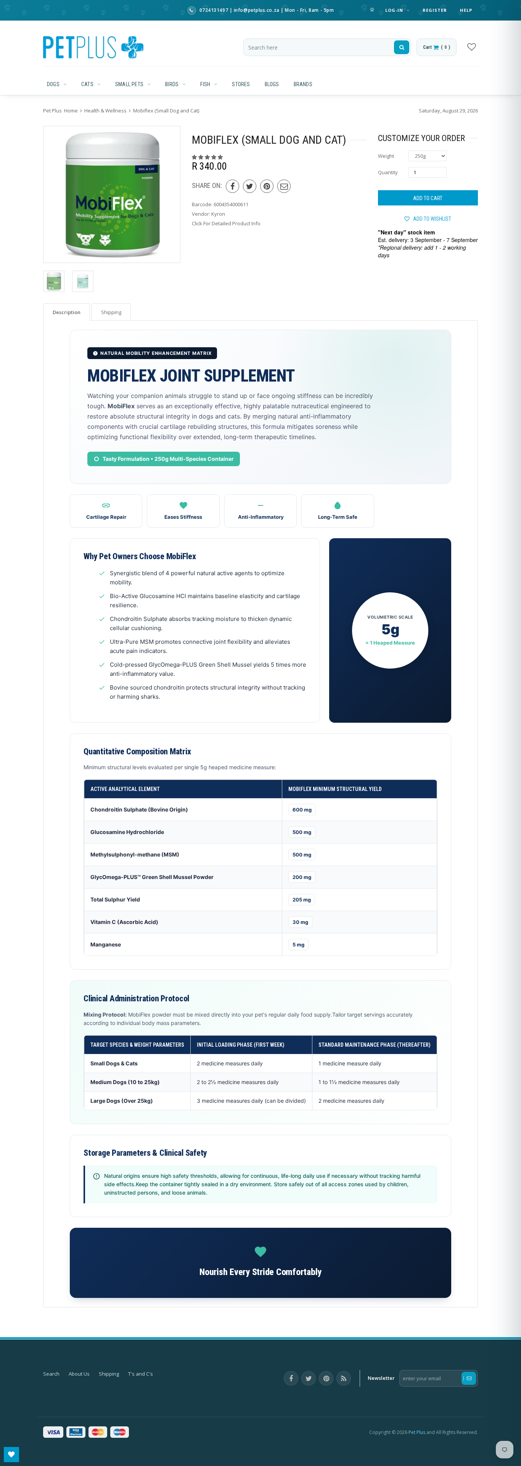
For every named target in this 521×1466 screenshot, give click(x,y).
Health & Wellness (105, 110)
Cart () (436, 47)
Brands (303, 84)
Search (51, 1373)
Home (71, 110)
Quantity (388, 172)
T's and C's (140, 1373)
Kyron (218, 213)
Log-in (395, 10)
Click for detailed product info (226, 223)
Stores (241, 84)
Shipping (109, 1373)
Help (466, 10)
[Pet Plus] (93, 47)
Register (435, 10)
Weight (386, 155)
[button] (208, 157)
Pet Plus (416, 1432)
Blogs (272, 84)
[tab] (66, 312)
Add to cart (427, 198)
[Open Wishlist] (11, 1454)
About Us (79, 1373)
